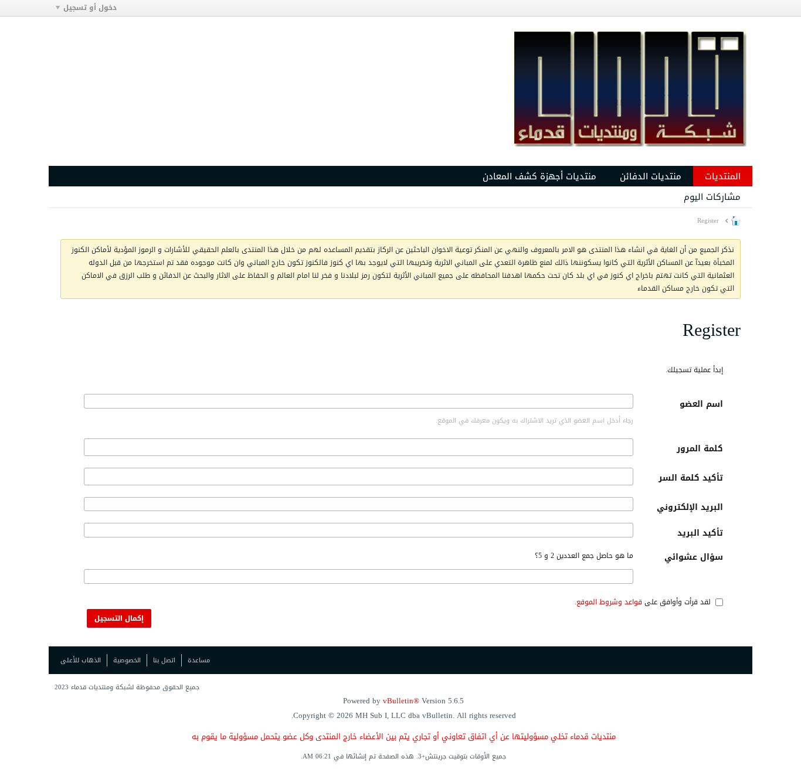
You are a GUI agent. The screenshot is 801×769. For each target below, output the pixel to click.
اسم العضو (701, 404)
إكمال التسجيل (119, 618)
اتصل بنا (164, 660)
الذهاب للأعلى (80, 660)
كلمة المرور (700, 449)
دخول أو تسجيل (90, 7)
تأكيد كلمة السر (691, 478)
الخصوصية (127, 660)
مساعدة (199, 660)
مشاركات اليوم (712, 197)
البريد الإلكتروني (690, 507)
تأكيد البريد (700, 533)
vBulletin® (401, 700)
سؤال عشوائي (693, 557)
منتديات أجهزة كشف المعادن (539, 176)
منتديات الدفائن (650, 176)
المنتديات (723, 176)
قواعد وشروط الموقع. (608, 602)
